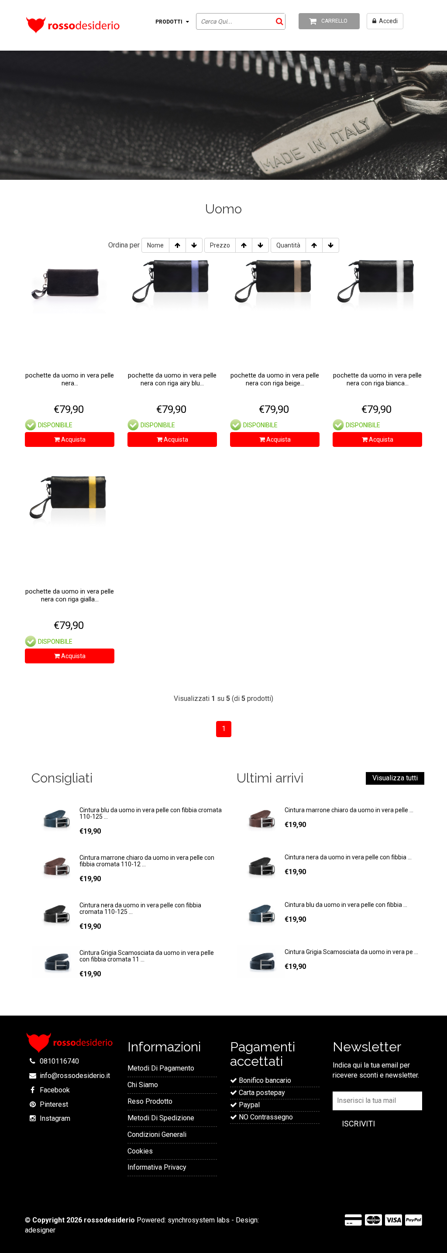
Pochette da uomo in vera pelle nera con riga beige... (274, 379)
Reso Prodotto (149, 1101)
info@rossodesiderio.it (75, 1075)
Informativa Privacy (156, 1167)
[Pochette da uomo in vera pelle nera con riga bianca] (377, 283)
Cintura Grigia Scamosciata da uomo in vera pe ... (351, 951)
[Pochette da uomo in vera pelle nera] (69, 283)
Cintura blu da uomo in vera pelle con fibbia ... (346, 904)
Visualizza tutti (395, 778)
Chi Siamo (142, 1085)
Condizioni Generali (156, 1134)
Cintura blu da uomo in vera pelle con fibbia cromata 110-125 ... (150, 813)
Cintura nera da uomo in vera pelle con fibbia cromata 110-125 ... (140, 908)
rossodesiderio (109, 1220)
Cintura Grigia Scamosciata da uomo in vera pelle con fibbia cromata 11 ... (146, 956)
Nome (155, 245)
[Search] (278, 21)
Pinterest (54, 1104)
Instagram (55, 1118)
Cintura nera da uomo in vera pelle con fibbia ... (348, 857)
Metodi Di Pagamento (160, 1068)
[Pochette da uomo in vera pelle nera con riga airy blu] (172, 283)
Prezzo (220, 245)
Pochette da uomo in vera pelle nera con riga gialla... (69, 595)
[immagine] (55, 819)
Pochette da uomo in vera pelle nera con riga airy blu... (172, 379)
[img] (261, 819)
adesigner (40, 1230)
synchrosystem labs (199, 1220)
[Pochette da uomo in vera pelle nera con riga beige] (275, 283)
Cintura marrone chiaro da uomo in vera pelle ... (349, 810)
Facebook (55, 1090)
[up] (177, 245)
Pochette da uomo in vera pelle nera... (69, 379)
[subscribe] (358, 1124)
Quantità (288, 245)
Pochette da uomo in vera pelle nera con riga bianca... (377, 379)
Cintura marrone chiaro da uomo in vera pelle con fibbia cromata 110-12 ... (146, 861)
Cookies (140, 1151)
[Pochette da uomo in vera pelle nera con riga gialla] (69, 499)
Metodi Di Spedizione (160, 1118)
